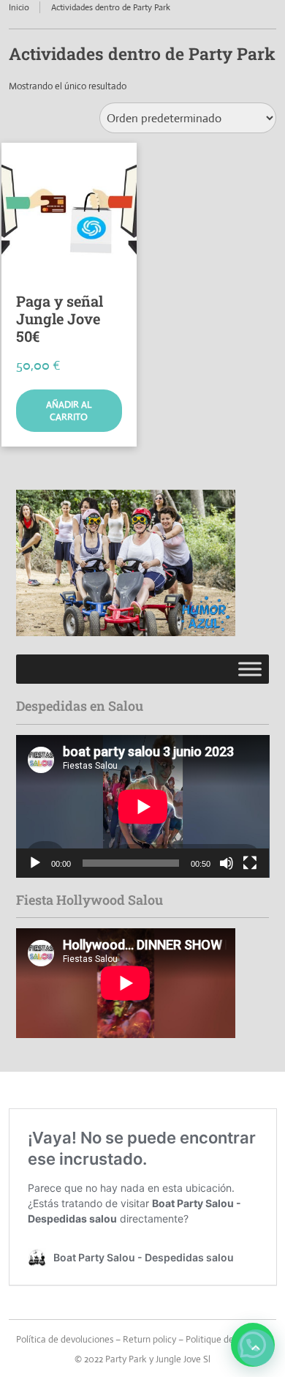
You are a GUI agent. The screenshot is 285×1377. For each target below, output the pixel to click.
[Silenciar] (226, 863)
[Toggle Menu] (250, 669)
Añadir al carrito (68, 410)
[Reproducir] (35, 863)
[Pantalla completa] (250, 863)
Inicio (19, 7)
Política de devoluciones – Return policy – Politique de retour (138, 1339)
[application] (143, 806)
